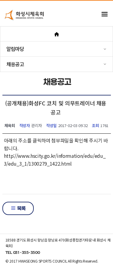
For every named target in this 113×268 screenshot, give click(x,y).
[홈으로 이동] (56, 33)
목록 (21, 208)
